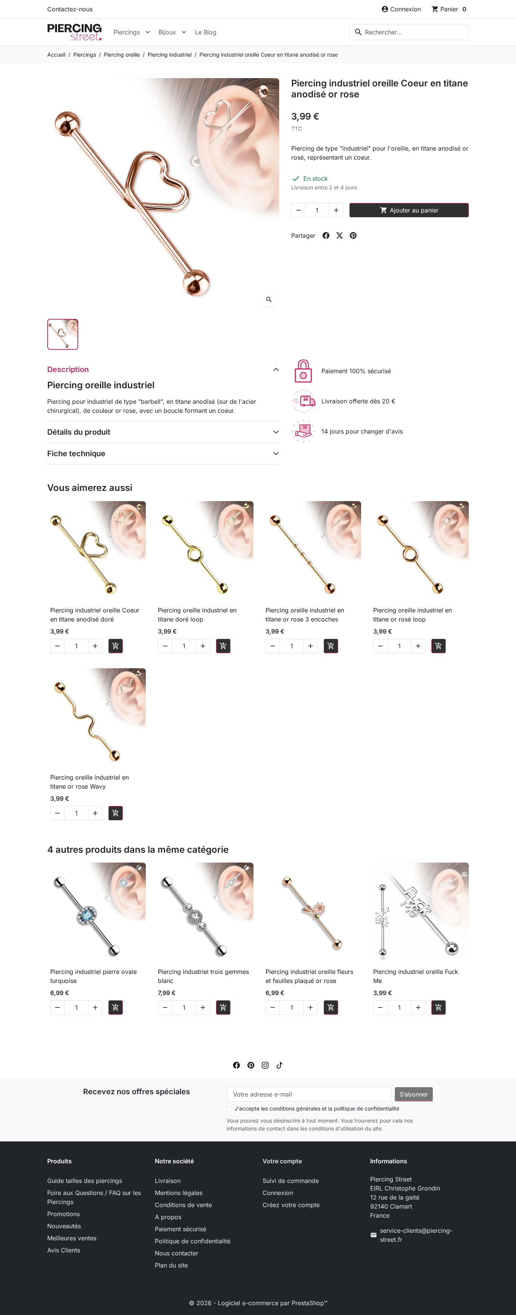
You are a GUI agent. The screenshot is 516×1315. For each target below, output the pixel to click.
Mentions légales (178, 1193)
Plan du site (171, 1265)
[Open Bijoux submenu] (184, 32)
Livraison (168, 1180)
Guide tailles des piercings (84, 1180)
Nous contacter (176, 1253)
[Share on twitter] (340, 235)
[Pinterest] (250, 1064)
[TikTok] (279, 1064)
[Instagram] (265, 1064)
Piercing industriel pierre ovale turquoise (93, 976)
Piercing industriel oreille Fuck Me (415, 976)
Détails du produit (78, 432)
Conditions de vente (183, 1205)
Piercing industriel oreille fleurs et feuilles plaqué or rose (309, 976)
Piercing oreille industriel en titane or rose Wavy (89, 782)
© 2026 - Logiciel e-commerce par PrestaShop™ (258, 1303)
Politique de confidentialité (192, 1241)
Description (68, 369)
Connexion (278, 1193)
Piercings (127, 32)
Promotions (63, 1214)
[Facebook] (236, 1064)
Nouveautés (64, 1226)
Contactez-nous (70, 9)
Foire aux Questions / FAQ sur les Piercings (94, 1197)
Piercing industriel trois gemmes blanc (203, 976)
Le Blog (205, 32)
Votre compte (282, 1161)
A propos (168, 1217)
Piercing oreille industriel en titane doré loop (197, 614)
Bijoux (167, 32)
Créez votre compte (291, 1205)
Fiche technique (76, 453)
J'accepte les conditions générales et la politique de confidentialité (317, 1108)
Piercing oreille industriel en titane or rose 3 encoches (305, 614)
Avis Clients (63, 1250)
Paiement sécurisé (180, 1229)
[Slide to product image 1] (62, 334)
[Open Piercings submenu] (148, 32)
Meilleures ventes (71, 1238)
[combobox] (409, 32)
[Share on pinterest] (353, 235)
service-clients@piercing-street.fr (416, 1235)
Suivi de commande (291, 1180)
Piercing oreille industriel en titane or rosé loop (412, 614)
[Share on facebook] (326, 235)
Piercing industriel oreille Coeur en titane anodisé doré (94, 614)
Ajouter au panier (409, 210)
